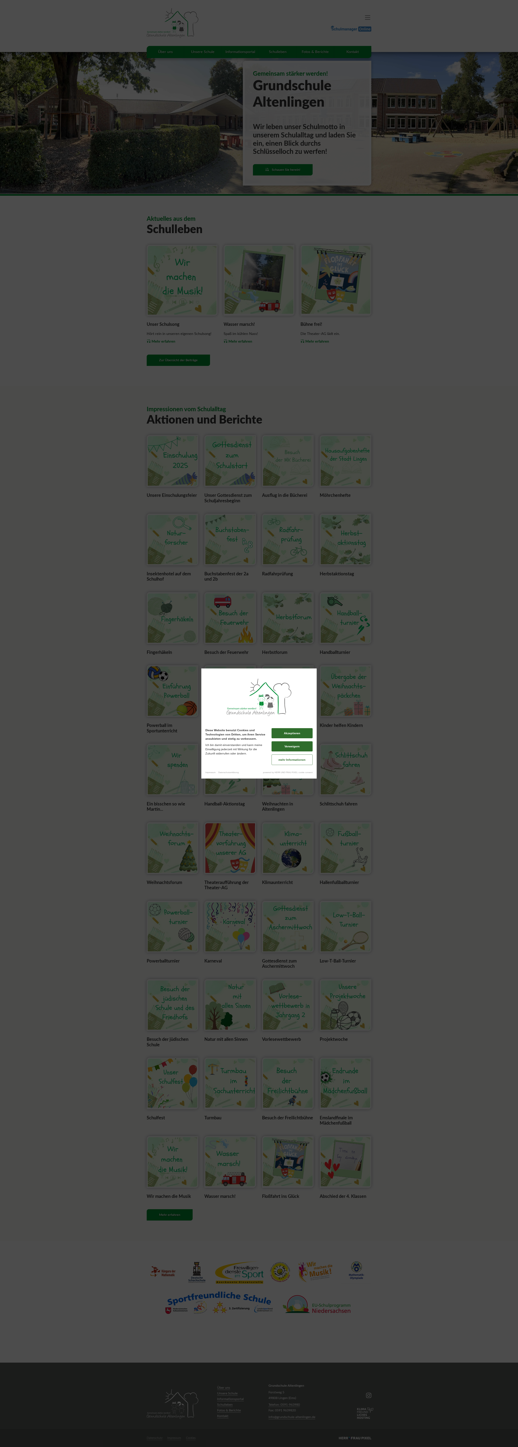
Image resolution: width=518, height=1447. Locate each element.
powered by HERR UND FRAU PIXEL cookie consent (288, 772)
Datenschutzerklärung (228, 772)
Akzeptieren (292, 733)
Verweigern (292, 746)
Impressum (210, 772)
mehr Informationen (292, 759)
